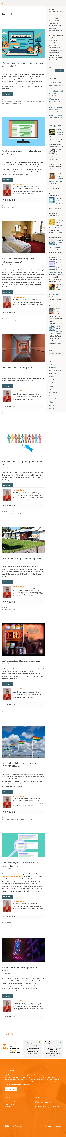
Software (51, 402)
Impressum (48, 1126)
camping (6, 609)
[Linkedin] (10, 200)
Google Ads (52, 367)
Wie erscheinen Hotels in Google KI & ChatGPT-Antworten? (56, 93)
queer (18, 819)
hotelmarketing (8, 413)
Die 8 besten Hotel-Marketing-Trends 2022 (21, 661)
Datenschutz (57, 1126)
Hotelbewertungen (55, 370)
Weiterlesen (7, 94)
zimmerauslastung (27, 320)
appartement (12, 101)
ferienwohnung (6, 103)
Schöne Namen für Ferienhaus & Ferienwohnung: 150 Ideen (56, 134)
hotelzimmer (19, 320)
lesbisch (8, 819)
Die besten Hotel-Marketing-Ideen (17, 367)
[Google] (5, 200)
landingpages (11, 207)
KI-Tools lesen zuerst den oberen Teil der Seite (55, 101)
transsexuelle (28, 819)
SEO (11, 103)
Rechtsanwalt (53, 392)
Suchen (51, 67)
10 (9, 1034)
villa (20, 103)
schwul (23, 819)
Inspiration (52, 376)
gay (4, 819)
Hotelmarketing (54, 373)
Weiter (14, 1034)
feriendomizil (25, 101)
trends (13, 711)
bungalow (19, 101)
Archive (51, 350)
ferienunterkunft (40, 101)
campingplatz (11, 609)
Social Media (53, 399)
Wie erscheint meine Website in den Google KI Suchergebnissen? (56, 267)
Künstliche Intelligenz (55, 383)
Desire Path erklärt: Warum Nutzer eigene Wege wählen (56, 85)
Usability (51, 408)
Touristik (6, 99)
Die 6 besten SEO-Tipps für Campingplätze (21, 558)
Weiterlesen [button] (33, 1055)
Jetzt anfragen (11, 1089)
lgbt (12, 819)
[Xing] (12, 200)
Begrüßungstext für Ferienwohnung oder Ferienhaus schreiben (56, 178)
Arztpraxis (52, 364)
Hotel (5, 320)
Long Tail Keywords (14, 924)
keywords (6, 924)
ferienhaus (32, 101)
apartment (6, 101)
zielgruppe (19, 513)
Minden (51, 389)
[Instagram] (7, 200)
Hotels (5, 207)
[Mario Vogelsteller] (4, 3)
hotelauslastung (11, 320)
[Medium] (14, 200)
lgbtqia (15, 819)
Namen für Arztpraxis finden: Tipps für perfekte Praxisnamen (56, 109)
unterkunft (16, 103)
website (9, 1024)
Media (51, 386)
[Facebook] (3, 200)
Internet (51, 380)
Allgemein (52, 361)
